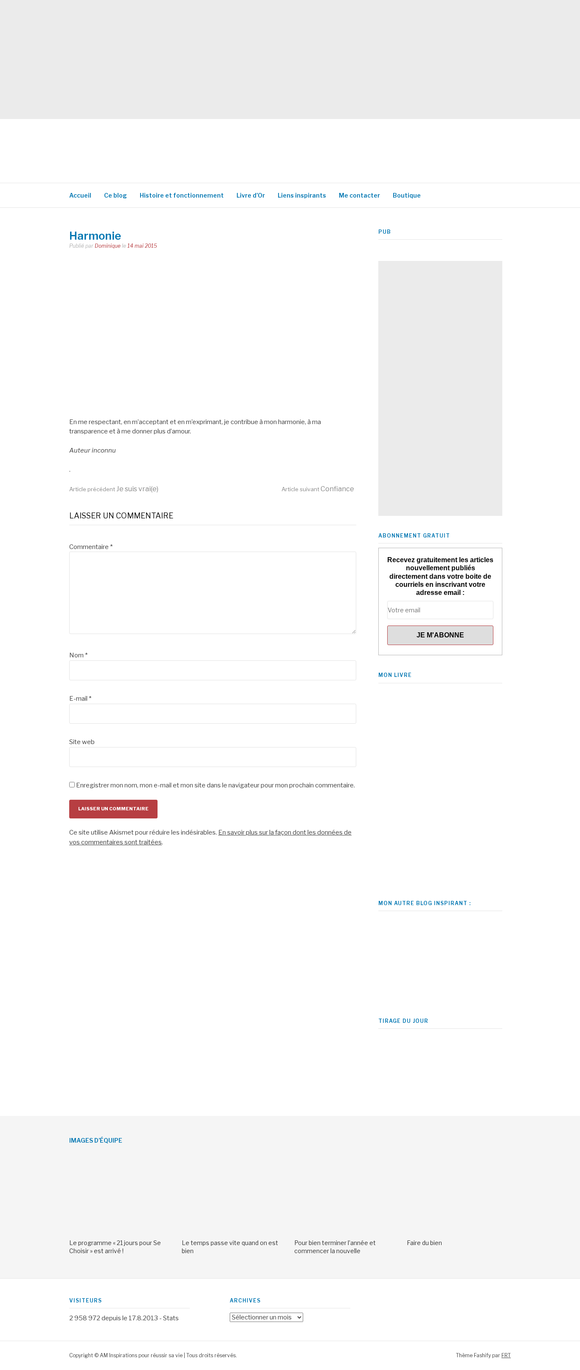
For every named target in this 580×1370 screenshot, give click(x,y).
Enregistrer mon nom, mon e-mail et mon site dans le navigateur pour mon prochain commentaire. (215, 785)
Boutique (407, 195)
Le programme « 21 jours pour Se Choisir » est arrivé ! (115, 1246)
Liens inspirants (302, 195)
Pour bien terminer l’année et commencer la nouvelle (335, 1246)
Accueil (80, 195)
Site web (82, 742)
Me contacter (359, 195)
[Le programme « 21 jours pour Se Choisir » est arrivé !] (121, 1230)
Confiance (318, 489)
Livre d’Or (251, 195)
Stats (171, 1318)
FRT (506, 1355)
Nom (78, 655)
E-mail (80, 698)
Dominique (108, 246)
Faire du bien (424, 1242)
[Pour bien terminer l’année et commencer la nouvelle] (346, 1230)
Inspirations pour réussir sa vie (222, 146)
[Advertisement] (255, 59)
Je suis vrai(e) (113, 489)
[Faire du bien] (459, 1230)
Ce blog (115, 195)
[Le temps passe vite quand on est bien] (234, 1230)
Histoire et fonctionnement (182, 195)
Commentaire (91, 547)
